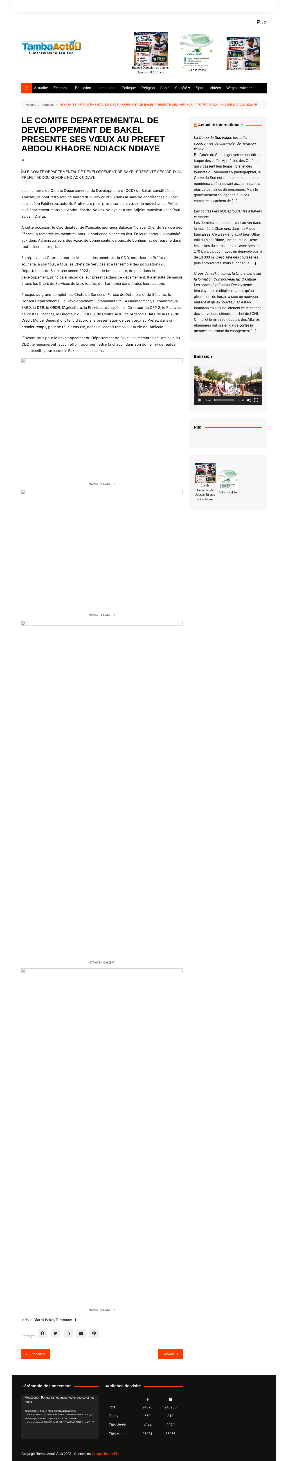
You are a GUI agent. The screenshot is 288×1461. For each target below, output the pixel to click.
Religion (148, 88)
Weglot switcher (239, 88)
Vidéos (215, 88)
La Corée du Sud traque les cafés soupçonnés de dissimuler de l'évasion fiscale (225, 143)
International (106, 88)
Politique (129, 88)
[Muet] (249, 400)
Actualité (41, 88)
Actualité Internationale (220, 125)
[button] (228, 385)
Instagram (255, 6)
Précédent (37, 1354)
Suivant (168, 1354)
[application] (228, 385)
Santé (165, 88)
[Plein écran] (256, 400)
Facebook (248, 6)
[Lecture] (200, 400)
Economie (61, 88)
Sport (200, 88)
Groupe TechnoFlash (107, 1454)
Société (181, 88)
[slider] (224, 400)
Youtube (263, 6)
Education (83, 88)
